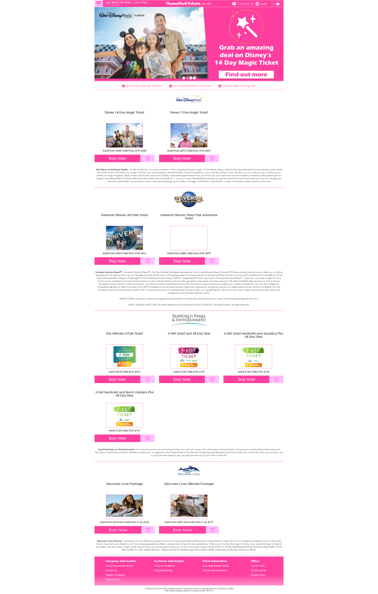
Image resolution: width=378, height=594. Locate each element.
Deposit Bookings (163, 570)
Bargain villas (258, 575)
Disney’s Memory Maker (215, 570)
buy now (117, 158)
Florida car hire (259, 570)
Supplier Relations (115, 575)
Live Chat (141, 2)
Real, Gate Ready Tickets (215, 566)
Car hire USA (258, 566)
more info (147, 158)
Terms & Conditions (164, 566)
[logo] (189, 3)
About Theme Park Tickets (119, 566)
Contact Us (111, 570)
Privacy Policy (113, 579)
